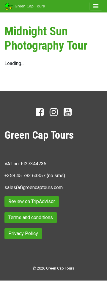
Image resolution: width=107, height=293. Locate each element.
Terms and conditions (30, 217)
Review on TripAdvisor (31, 201)
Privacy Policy (23, 233)
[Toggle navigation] (95, 6)
